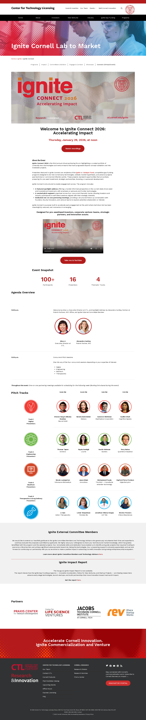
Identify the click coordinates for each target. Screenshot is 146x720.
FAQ (44, 696)
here (100, 554)
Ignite (19, 59)
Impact (44, 65)
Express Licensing (49, 693)
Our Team (46, 669)
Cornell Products (49, 677)
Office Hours (47, 689)
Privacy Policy (89, 714)
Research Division (80, 669)
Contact (79, 712)
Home (20, 18)
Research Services (81, 673)
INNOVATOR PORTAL (118, 683)
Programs (125, 18)
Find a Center (79, 677)
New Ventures (73, 18)
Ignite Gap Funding (108, 18)
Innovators (55, 18)
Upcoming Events (49, 685)
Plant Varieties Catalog (51, 681)
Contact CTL (47, 673)
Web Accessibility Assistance (76, 714)
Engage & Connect (76, 65)
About (38, 18)
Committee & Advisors (58, 65)
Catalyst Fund (88, 172)
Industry (90, 18)
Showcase (90, 65)
